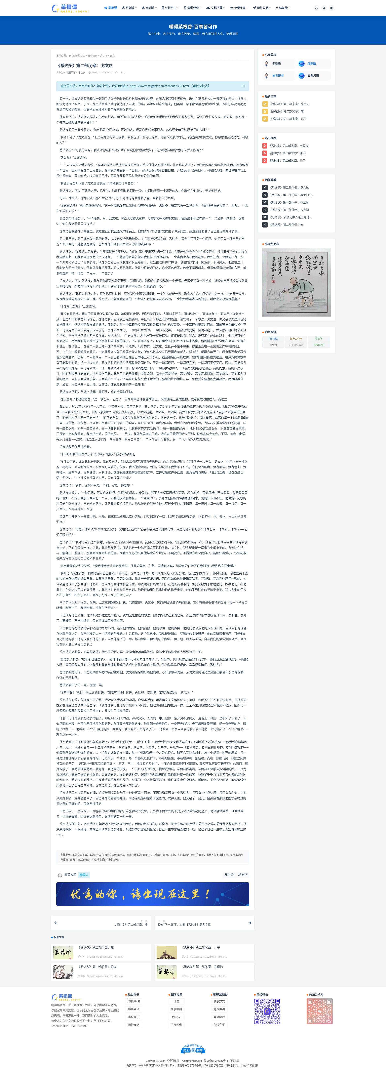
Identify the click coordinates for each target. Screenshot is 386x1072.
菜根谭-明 (133, 1001)
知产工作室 (296, 339)
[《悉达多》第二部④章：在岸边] (167, 972)
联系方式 (219, 1001)
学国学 (318, 339)
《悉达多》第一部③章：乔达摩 (288, 202)
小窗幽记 (133, 1017)
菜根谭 (112, 8)
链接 (244, 875)
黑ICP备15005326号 (214, 1061)
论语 (176, 1001)
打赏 (230, 875)
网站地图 (234, 1061)
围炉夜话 (133, 1025)
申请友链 (319, 345)
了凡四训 (176, 1025)
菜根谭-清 (133, 1009)
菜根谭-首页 (79, 56)
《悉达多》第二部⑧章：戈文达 (289, 104)
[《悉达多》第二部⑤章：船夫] (63, 972)
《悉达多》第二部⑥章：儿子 (200, 947)
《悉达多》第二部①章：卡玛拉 (288, 145)
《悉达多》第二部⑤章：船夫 (96, 966)
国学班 (273, 345)
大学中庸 (176, 1009)
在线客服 (219, 1025)
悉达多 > (105, 56)
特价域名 (273, 339)
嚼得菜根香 (173, 1061)
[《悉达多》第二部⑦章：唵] (63, 953)
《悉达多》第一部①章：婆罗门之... (290, 195)
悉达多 (81, 73)
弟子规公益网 (296, 345)
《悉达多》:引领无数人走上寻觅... (289, 217)
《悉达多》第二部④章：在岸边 (202, 966)
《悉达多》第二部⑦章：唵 (95, 947)
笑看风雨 (71, 73)
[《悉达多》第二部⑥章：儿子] (167, 953)
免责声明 (219, 1009)
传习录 (176, 1017)
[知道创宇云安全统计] (193, 1049)
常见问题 (219, 1017)
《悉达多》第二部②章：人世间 (288, 209)
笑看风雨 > (94, 56)
